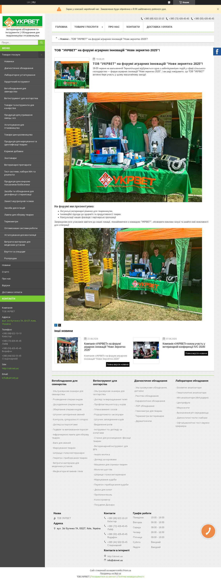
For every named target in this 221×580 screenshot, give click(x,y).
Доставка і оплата (12, 292)
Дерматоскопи (144, 421)
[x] (59, 325)
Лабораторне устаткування (19, 74)
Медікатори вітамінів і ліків (68, 471)
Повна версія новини (118, 364)
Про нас (6, 278)
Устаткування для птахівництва (14, 126)
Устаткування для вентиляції (20, 234)
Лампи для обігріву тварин (19, 214)
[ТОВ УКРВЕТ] (22, 22)
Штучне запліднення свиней (69, 414)
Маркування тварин (64, 447)
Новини (6, 265)
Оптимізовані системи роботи (20, 228)
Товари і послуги (11, 54)
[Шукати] (41, 42)
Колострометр (102, 499)
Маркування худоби (105, 479)
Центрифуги (183, 402)
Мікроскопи (183, 407)
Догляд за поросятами (65, 424)
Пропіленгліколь (103, 494)
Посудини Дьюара (104, 504)
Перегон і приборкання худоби (111, 484)
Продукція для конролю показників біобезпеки (17, 183)
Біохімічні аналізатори (189, 387)
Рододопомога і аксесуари (108, 414)
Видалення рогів (103, 424)
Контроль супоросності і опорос (70, 419)
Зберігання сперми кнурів (67, 409)
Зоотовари (10, 158)
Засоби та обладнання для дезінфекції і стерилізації (19, 193)
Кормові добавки (13, 151)
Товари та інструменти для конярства (19, 106)
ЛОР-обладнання (145, 405)
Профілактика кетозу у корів (110, 404)
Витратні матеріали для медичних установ (17, 243)
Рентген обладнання (147, 395)
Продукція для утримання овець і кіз (18, 116)
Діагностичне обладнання (18, 68)
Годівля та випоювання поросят (70, 429)
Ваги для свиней (62, 442)
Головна (61, 26)
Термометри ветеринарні (150, 416)
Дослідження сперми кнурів (68, 404)
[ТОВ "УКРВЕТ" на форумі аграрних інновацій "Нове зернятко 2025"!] (71, 74)
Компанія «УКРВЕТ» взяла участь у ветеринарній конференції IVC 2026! (184, 345)
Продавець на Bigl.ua (110, 573)
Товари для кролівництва (18, 134)
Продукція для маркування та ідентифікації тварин (20, 143)
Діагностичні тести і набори (192, 417)
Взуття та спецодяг (14, 251)
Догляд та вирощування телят (111, 399)
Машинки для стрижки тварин (110, 464)
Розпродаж (10, 258)
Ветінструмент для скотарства (21, 98)
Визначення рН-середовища (192, 412)
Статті (5, 271)
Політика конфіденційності (131, 576)
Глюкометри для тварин (149, 410)
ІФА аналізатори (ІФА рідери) (192, 397)
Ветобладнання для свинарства (15, 90)
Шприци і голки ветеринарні (68, 452)
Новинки (9, 61)
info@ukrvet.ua (10, 377)
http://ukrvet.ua (10, 368)
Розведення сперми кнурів (68, 399)
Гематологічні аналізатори (191, 392)
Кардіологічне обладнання (150, 400)
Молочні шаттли (103, 469)
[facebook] (55, 325)
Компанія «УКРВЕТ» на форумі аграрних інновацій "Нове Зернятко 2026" (104, 346)
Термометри (11, 221)
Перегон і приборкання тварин (70, 457)
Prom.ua (127, 570)
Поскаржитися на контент (103, 576)
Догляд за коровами (105, 459)
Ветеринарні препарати (17, 164)
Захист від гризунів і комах (19, 201)
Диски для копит (103, 489)
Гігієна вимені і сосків (105, 409)
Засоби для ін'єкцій (14, 207)
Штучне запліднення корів (109, 419)
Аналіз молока (102, 454)
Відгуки (6, 285)
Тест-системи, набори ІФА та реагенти (20, 173)
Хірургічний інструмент (17, 81)
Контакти (133, 26)
